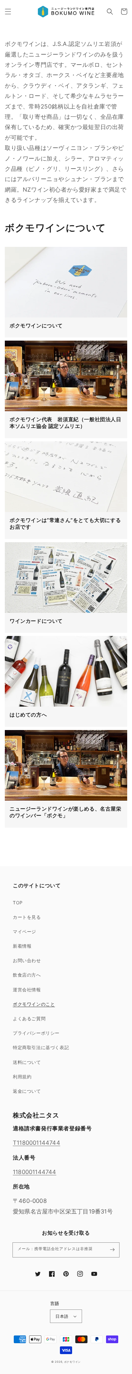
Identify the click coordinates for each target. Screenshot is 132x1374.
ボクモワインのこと (34, 1004)
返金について (27, 1091)
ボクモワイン (72, 1361)
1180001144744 (34, 1172)
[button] (8, 11)
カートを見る (27, 917)
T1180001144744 (36, 1142)
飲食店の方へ (27, 975)
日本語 (61, 1316)
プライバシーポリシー (36, 1033)
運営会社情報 (27, 989)
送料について (27, 1062)
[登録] (112, 1250)
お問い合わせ (27, 960)
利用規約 (22, 1076)
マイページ (24, 931)
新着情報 (22, 946)
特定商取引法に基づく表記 (41, 1047)
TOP (18, 902)
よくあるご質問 (29, 1018)
